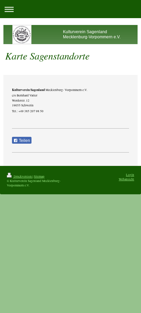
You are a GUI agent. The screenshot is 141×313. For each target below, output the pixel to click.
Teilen (24, 140)
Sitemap (39, 176)
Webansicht (126, 179)
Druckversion (23, 176)
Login (130, 174)
